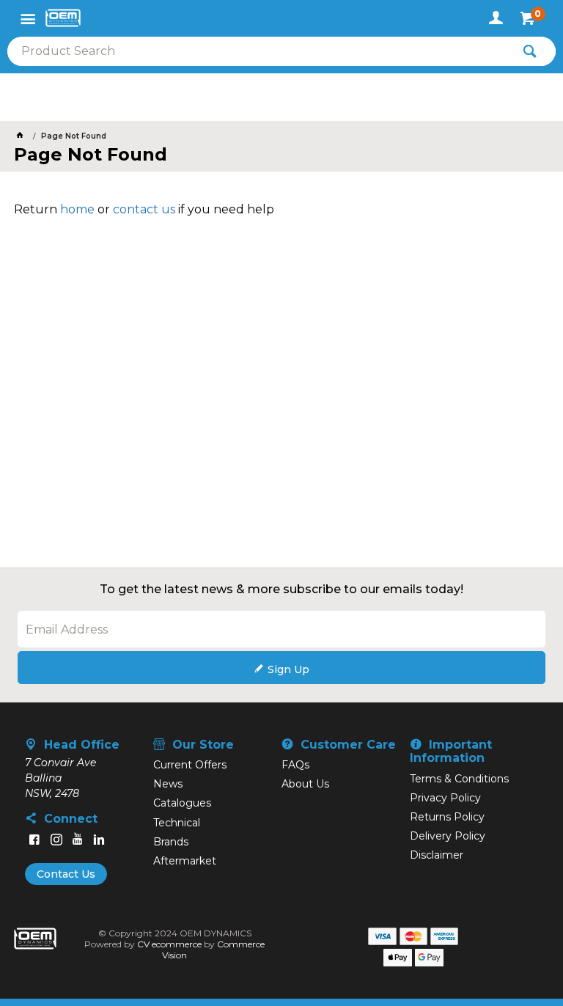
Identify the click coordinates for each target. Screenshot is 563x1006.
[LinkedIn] (98, 839)
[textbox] (259, 51)
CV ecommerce (169, 944)
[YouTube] (78, 839)
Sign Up (288, 669)
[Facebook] (34, 839)
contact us (144, 209)
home (77, 209)
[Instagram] (56, 839)
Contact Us (66, 874)
